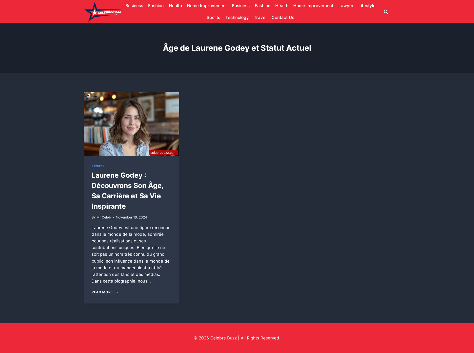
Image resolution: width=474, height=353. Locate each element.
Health (175, 5)
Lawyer (346, 5)
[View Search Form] (385, 11)
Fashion (156, 5)
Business (134, 5)
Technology (237, 17)
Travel (260, 17)
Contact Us (283, 17)
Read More (105, 292)
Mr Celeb (104, 217)
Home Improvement (207, 5)
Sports (213, 17)
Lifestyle (366, 5)
